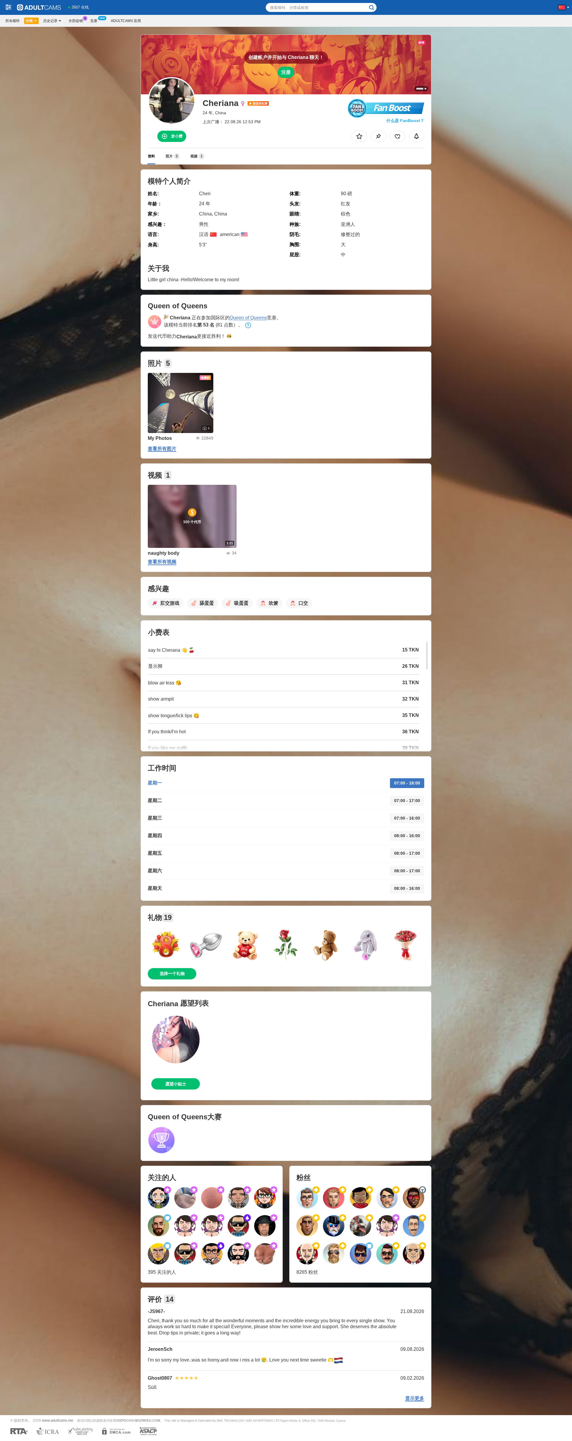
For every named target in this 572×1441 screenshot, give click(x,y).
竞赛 (93, 21)
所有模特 (12, 21)
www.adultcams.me (57, 1420)
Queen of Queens (248, 317)
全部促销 (76, 21)
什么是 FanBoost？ (405, 120)
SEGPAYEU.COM (147, 1420)
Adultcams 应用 (126, 21)
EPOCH (125, 1420)
